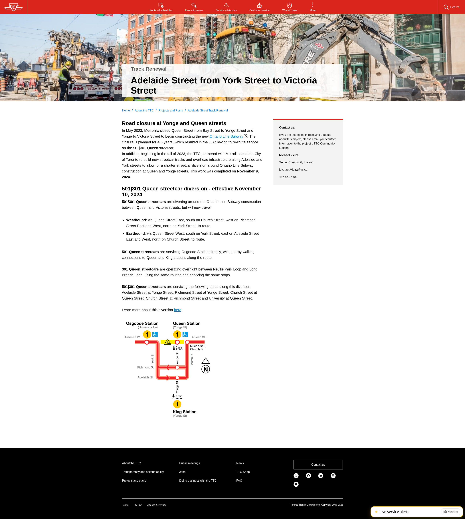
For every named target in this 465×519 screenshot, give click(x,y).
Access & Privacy (156, 505)
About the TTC (131, 463)
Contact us (318, 464)
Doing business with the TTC (198, 480)
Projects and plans (134, 480)
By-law (137, 505)
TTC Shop (243, 471)
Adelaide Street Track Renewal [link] (208, 110)
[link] (296, 475)
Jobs (182, 471)
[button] (312, 7)
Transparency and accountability (143, 471)
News (240, 463)
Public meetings (189, 463)
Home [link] (126, 110)
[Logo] (13, 7)
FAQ (239, 480)
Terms (125, 505)
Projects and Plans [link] (171, 110)
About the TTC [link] (144, 110)
